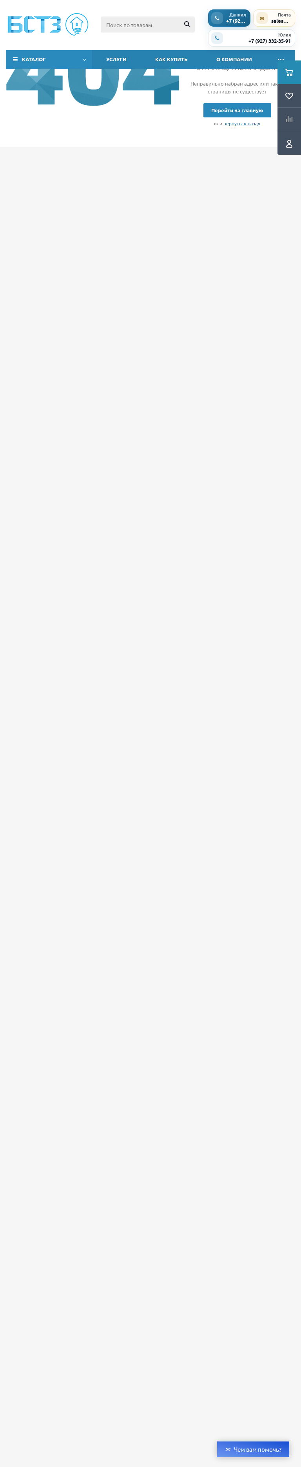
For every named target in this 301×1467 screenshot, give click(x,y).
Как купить (171, 59)
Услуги (116, 59)
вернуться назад (241, 123)
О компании (234, 59)
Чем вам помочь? (257, 1449)
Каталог (34, 59)
